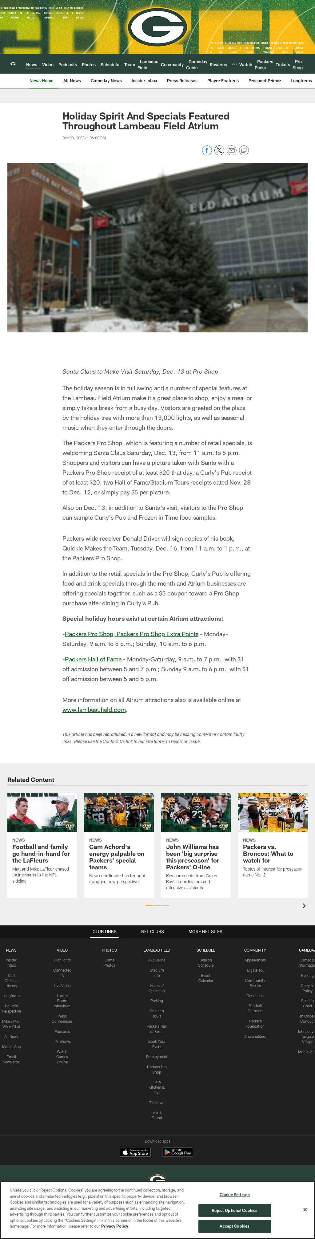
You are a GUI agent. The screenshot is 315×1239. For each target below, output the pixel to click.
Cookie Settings (235, 1194)
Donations (255, 995)
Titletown (157, 1102)
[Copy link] (244, 150)
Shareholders (255, 1036)
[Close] (305, 1210)
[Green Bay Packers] (157, 1181)
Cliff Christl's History (11, 980)
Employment (156, 1056)
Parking (156, 1000)
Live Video (62, 985)
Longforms (11, 995)
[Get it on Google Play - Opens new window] (177, 1155)
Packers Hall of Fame (93, 659)
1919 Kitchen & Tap (157, 1087)
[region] (157, 1210)
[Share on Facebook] (207, 153)
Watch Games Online (62, 1056)
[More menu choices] (234, 64)
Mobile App (11, 1046)
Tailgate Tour (255, 970)
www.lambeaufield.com (94, 709)
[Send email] (232, 153)
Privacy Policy (114, 1226)
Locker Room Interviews (62, 1000)
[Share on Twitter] (219, 153)
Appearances (255, 960)
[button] (149, 905)
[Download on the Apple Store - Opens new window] (135, 1153)
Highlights (62, 960)
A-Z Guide (156, 960)
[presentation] (305, 906)
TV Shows (62, 1041)
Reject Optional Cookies (234, 1210)
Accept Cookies (234, 1226)
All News (11, 1036)
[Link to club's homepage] (13, 63)
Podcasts (62, 1031)
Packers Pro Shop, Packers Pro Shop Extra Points (131, 633)
